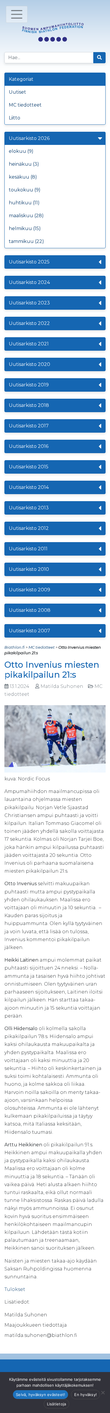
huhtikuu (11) (24, 202)
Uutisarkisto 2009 (29, 589)
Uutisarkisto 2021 (29, 344)
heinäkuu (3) (24, 164)
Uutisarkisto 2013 (29, 508)
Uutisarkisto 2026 (29, 138)
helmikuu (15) (25, 228)
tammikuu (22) (26, 241)
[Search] (99, 57)
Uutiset (17, 92)
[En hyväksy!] (103, 1392)
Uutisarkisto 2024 (29, 282)
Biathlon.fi (14, 647)
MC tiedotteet (25, 105)
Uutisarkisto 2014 (29, 487)
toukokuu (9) (24, 190)
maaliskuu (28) (26, 215)
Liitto (14, 118)
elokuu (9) (21, 151)
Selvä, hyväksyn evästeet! (40, 1394)
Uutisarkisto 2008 (29, 610)
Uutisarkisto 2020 (29, 364)
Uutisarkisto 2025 (29, 262)
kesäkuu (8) (23, 177)
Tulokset (14, 1289)
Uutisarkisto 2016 (28, 446)
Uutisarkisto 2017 (29, 426)
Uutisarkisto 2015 (28, 467)
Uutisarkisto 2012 (29, 528)
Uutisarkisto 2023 (29, 303)
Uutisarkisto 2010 (29, 569)
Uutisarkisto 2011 (28, 549)
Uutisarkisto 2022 (29, 323)
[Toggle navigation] (17, 14)
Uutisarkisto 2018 (29, 405)
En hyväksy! (85, 1394)
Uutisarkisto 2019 (29, 385)
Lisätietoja (56, 1404)
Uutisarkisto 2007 (29, 630)
